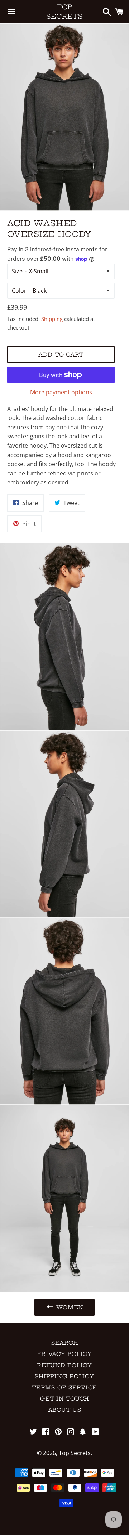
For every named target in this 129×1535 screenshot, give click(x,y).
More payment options (61, 392)
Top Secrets (64, 11)
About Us (64, 1409)
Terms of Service (64, 1387)
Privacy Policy (64, 1354)
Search (64, 1342)
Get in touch (64, 1398)
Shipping (52, 318)
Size (17, 271)
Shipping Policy (64, 1376)
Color (19, 291)
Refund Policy (64, 1365)
